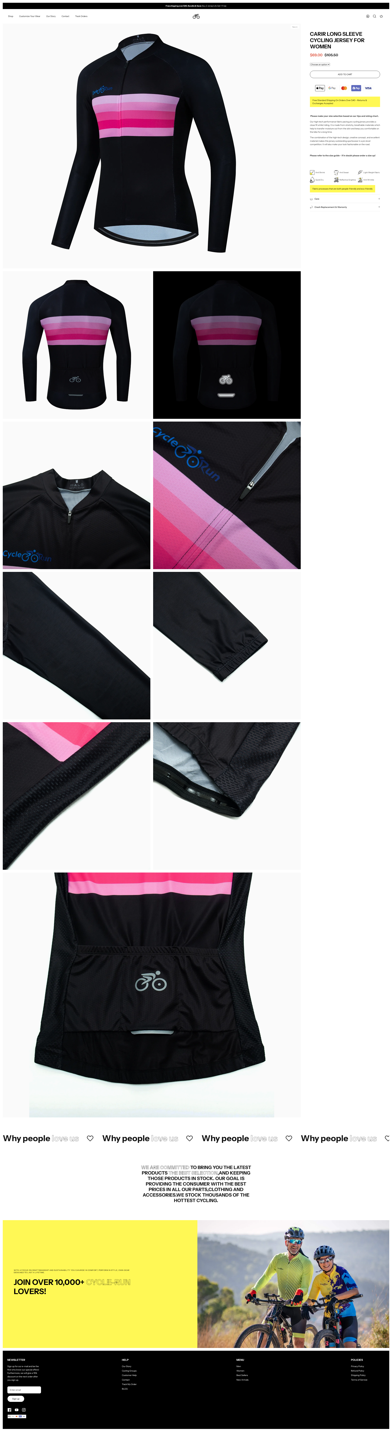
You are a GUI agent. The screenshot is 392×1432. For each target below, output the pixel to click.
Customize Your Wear (29, 16)
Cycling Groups (129, 1370)
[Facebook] (9, 1410)
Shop (10, 16)
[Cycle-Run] (196, 16)
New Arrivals (242, 1379)
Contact (65, 16)
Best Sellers (242, 1375)
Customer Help (129, 1375)
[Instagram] (23, 1410)
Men (238, 1366)
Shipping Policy (358, 1375)
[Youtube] (16, 1410)
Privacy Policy (357, 1366)
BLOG (125, 1388)
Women (240, 1370)
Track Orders (81, 16)
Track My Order (129, 1384)
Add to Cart (345, 74)
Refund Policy (357, 1370)
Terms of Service (359, 1379)
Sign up (15, 1398)
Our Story (51, 16)
